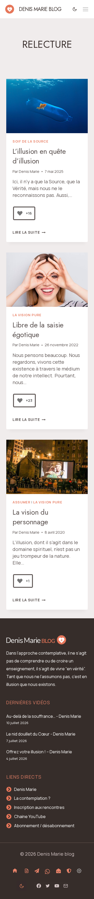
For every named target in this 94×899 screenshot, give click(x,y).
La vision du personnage (30, 517)
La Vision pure (27, 315)
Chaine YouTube (30, 816)
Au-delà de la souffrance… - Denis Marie (43, 716)
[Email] (65, 886)
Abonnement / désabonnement (44, 826)
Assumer (21, 502)
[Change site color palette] (75, 9)
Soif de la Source (31, 141)
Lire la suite (29, 232)
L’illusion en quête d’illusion (39, 156)
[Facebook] (38, 886)
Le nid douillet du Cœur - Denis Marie (40, 734)
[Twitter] (47, 886)
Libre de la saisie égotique (38, 330)
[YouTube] (56, 886)
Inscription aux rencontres (39, 807)
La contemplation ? (32, 798)
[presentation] (47, 106)
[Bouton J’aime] (20, 213)
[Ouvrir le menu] (85, 9)
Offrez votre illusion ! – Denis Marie (39, 752)
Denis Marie (29, 171)
